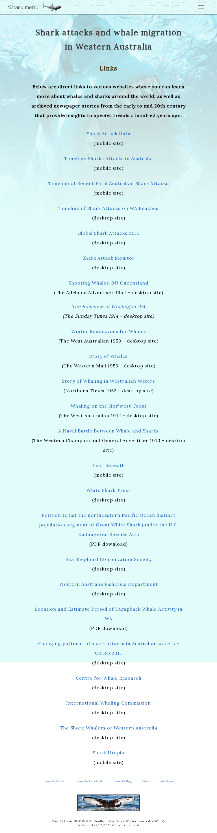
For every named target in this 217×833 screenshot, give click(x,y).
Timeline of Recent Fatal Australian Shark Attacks (108, 183)
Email (56, 821)
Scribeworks (86, 825)
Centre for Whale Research (109, 678)
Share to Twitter (54, 781)
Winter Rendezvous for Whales (108, 331)
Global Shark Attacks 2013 (108, 233)
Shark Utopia (108, 752)
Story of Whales (108, 356)
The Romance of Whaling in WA (108, 306)
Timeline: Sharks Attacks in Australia (108, 158)
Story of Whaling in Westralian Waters (108, 381)
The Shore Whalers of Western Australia (108, 728)
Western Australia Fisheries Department (108, 584)
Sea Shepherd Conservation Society (109, 559)
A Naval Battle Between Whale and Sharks (108, 431)
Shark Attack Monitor (109, 258)
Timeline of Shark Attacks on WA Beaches (108, 208)
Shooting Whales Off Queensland (108, 283)
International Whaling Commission (108, 703)
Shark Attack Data (109, 133)
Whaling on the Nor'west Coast (109, 406)
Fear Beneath (108, 465)
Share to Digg (123, 781)
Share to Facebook (89, 781)
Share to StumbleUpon (158, 781)
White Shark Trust (108, 490)
